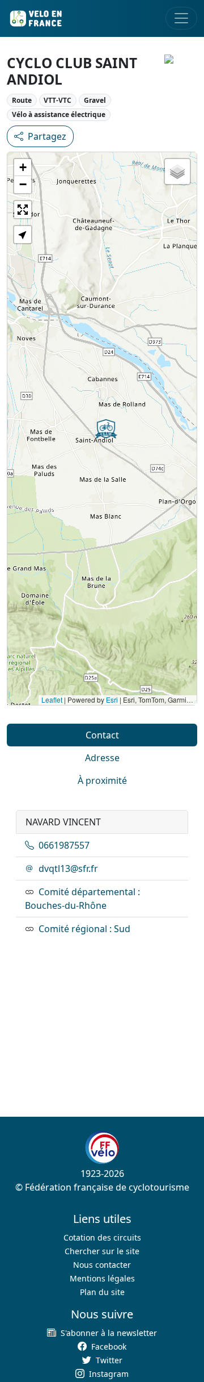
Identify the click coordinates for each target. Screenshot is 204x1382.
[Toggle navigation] (181, 18)
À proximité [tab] (102, 780)
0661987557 (64, 845)
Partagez (47, 136)
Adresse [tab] (102, 757)
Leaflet (51, 699)
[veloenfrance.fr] (35, 18)
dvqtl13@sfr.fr (68, 868)
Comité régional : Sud (84, 928)
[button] (106, 429)
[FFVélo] (102, 1147)
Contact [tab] (102, 735)
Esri (112, 699)
